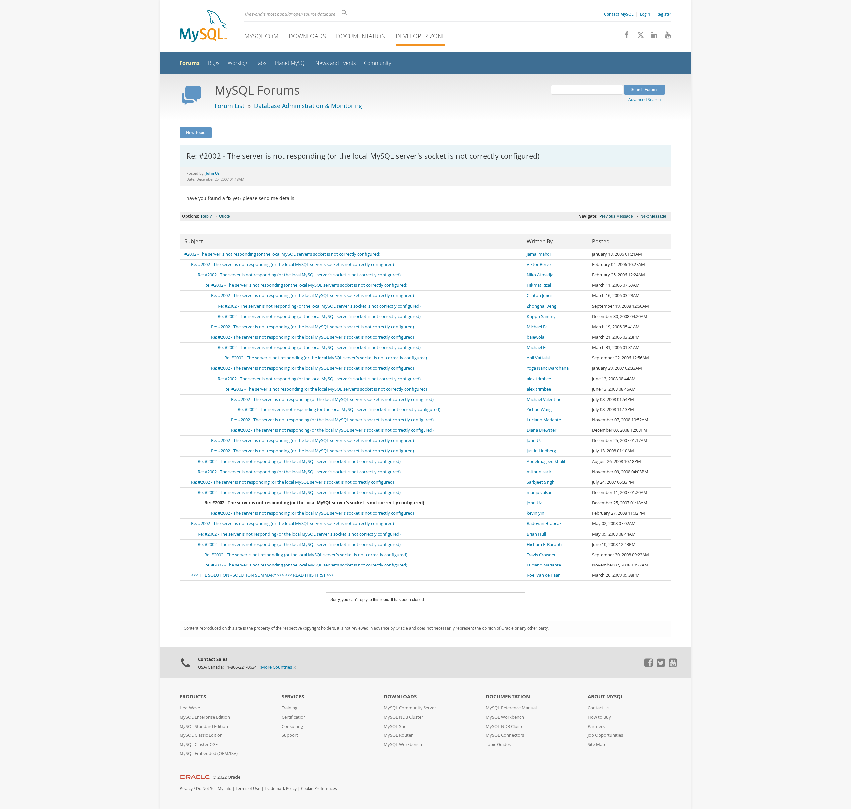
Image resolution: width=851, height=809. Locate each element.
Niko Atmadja (540, 275)
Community (377, 63)
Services (293, 696)
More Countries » (278, 667)
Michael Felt (538, 327)
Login (645, 14)
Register (663, 14)
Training (289, 708)
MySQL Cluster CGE (199, 744)
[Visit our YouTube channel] (665, 36)
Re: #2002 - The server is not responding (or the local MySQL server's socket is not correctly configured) (292, 264)
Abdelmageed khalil (546, 461)
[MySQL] (203, 26)
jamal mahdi (539, 254)
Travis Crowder (541, 555)
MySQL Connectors (505, 735)
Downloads (307, 36)
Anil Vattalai (538, 358)
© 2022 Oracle (226, 777)
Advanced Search (644, 99)
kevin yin (535, 513)
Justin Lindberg (541, 451)
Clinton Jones (539, 295)
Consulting (292, 726)
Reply (206, 216)
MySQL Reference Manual (511, 708)
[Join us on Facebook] (624, 36)
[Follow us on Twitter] (660, 665)
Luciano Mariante (544, 420)
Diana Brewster (541, 430)
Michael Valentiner (545, 399)
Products (193, 696)
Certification (294, 717)
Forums (190, 63)
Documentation (361, 36)
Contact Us (598, 708)
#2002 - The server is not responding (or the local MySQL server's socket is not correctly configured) (282, 254)
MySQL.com (261, 36)
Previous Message (616, 216)
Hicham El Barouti (544, 544)
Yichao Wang (539, 409)
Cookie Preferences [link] (319, 788)
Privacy (186, 788)
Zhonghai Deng (541, 306)
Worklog (237, 63)
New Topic (195, 132)
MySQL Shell (396, 726)
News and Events (335, 63)
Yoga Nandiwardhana (548, 368)
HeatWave (190, 708)
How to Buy (599, 717)
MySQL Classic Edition (201, 735)
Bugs (213, 63)
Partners (596, 726)
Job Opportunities (605, 735)
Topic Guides (498, 744)
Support (290, 735)
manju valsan (540, 492)
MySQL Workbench (403, 744)
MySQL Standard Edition (204, 726)
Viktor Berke (539, 264)
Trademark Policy (281, 788)
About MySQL (605, 696)
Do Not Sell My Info (213, 788)
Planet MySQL (291, 63)
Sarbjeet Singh (541, 482)
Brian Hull (536, 534)
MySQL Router (398, 735)
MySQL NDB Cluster (403, 717)
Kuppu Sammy (541, 316)
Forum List (229, 106)
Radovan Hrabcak (544, 523)
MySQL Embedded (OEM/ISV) (209, 753)
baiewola (535, 337)
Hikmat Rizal (539, 285)
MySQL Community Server (410, 708)
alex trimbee (539, 379)
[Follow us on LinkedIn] (652, 36)
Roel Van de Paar (543, 575)
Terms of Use (248, 788)
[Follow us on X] (638, 36)
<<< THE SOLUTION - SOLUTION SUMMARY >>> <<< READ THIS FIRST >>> (262, 575)
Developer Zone (420, 36)
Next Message (653, 216)
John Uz (534, 440)
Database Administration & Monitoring (308, 106)
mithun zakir (539, 472)
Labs (260, 63)
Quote (224, 216)
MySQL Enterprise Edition (205, 717)
